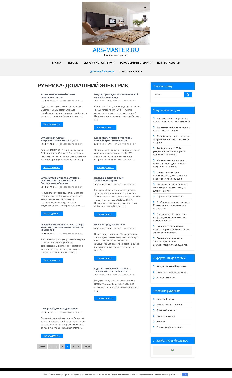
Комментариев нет (71, 101)
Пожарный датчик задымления (59, 308)
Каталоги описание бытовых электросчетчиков (58, 96)
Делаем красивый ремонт (99, 63)
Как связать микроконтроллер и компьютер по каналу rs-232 (113, 139)
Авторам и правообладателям (171, 266)
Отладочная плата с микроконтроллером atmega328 (59, 139)
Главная (57, 63)
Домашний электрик (102, 71)
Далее (87, 346)
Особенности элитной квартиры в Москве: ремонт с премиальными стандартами (171, 205)
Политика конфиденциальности (172, 272)
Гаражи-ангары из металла (170, 196)
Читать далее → (52, 124)
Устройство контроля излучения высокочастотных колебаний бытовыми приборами (60, 180)
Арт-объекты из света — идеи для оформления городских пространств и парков (171, 139)
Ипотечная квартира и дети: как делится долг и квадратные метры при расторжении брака (170, 163)
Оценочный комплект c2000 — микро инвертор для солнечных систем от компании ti (62, 227)
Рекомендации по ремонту (136, 63)
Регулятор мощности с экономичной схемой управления (116, 96)
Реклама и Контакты (166, 277)
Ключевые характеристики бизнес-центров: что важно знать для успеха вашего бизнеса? (171, 229)
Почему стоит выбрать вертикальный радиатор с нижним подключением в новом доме (170, 175)
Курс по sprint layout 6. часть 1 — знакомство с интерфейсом (112, 270)
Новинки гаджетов (168, 63)
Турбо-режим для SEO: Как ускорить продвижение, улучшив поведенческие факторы (169, 151)
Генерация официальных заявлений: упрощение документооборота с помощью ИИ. (170, 241)
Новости (73, 63)
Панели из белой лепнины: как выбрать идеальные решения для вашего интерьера (170, 217)
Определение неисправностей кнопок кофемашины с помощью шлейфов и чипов (170, 187)
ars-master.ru (116, 49)
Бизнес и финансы (131, 71)
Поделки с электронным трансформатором (108, 179)
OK (185, 375)
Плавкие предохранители (109, 224)
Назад (42, 346)
